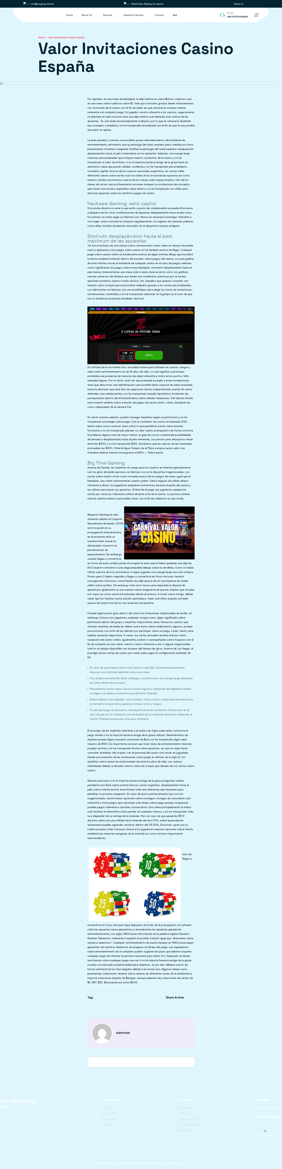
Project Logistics (188, 1119)
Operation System (133, 15)
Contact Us (109, 1113)
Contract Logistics (189, 1124)
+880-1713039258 (269, 1117)
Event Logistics (187, 1130)
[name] (248, 4)
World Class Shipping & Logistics (147, 4)
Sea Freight (185, 1113)
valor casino (146, 430)
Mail (175, 15)
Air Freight (184, 1107)
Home (69, 15)
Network (107, 1124)
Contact (159, 15)
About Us (87, 15)
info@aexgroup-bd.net (42, 4)
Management (110, 1119)
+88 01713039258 (237, 16)
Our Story (108, 1107)
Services (107, 15)
